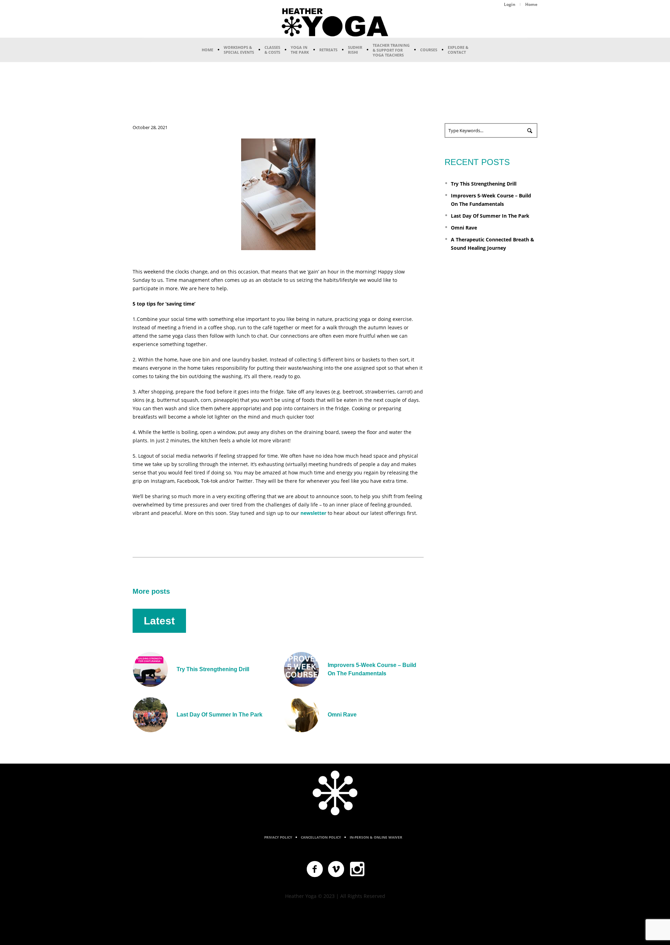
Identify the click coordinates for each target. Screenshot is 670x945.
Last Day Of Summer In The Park (219, 715)
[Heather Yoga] (335, 793)
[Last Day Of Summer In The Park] (150, 714)
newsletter (314, 513)
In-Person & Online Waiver (376, 837)
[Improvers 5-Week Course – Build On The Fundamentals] (301, 669)
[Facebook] (315, 869)
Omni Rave (342, 715)
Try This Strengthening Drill (213, 669)
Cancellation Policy (321, 837)
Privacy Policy (278, 837)
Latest (159, 621)
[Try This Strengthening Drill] (150, 669)
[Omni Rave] (301, 714)
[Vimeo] (336, 869)
